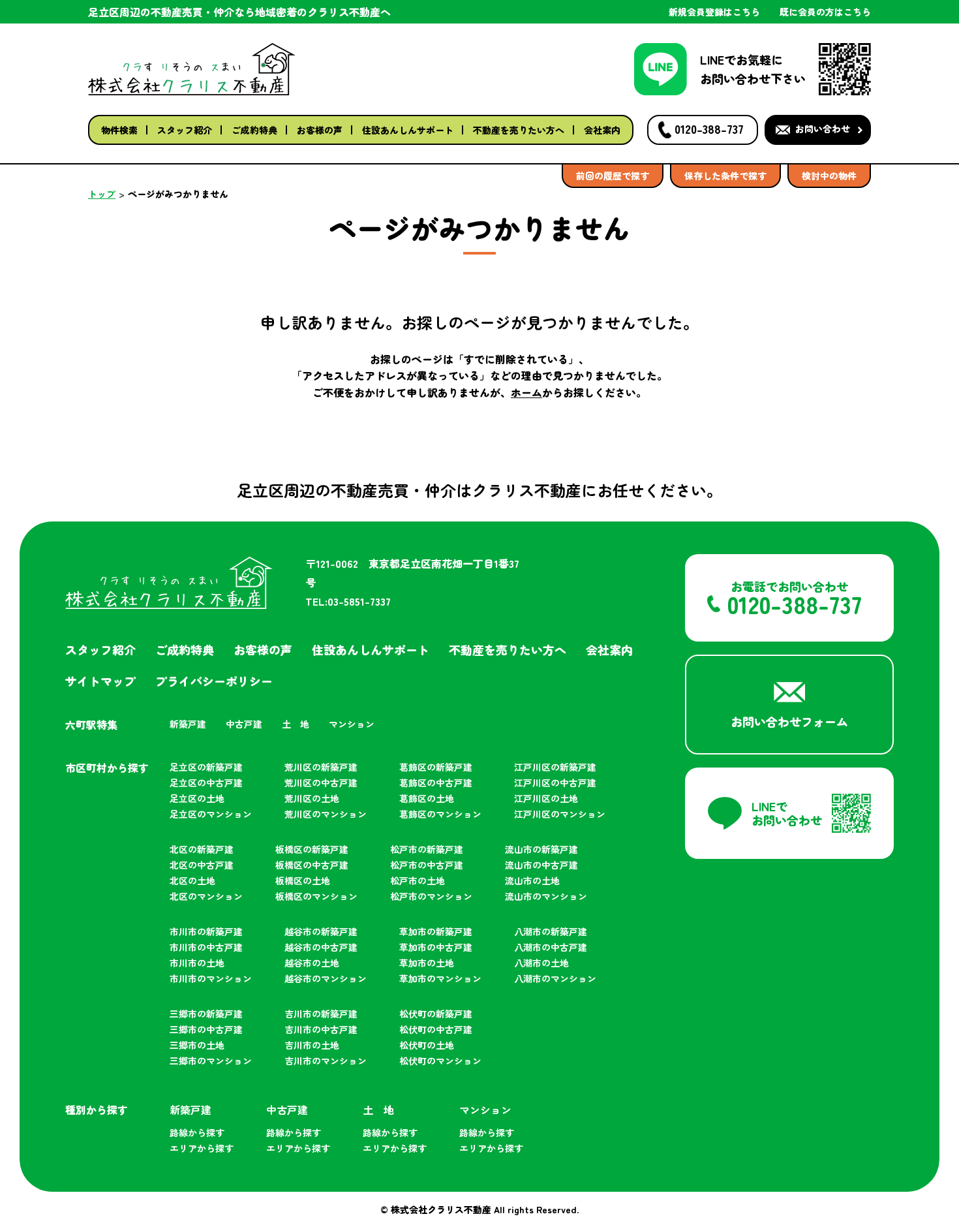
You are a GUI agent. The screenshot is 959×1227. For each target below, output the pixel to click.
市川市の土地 (197, 962)
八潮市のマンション (555, 978)
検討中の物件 (829, 175)
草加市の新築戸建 (435, 931)
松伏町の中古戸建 (435, 1029)
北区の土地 (192, 880)
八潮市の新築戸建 (550, 931)
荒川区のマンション (325, 813)
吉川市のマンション (325, 1060)
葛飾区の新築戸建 (435, 766)
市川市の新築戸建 (206, 931)
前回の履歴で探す (612, 175)
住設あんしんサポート (407, 129)
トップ (101, 193)
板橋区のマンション (316, 896)
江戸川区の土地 (546, 798)
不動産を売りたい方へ (518, 129)
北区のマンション (206, 896)
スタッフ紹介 (184, 129)
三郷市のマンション (211, 1060)
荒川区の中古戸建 (321, 782)
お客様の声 (319, 129)
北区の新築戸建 (202, 849)
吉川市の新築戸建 (321, 1013)
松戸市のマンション (431, 896)
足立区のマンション (211, 813)
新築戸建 (188, 723)
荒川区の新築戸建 (321, 766)
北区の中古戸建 (202, 864)
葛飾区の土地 (426, 798)
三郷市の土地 (197, 1044)
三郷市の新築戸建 (206, 1013)
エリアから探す (202, 1148)
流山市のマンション (546, 896)
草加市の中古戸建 (435, 947)
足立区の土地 (197, 798)
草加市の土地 (426, 962)
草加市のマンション (440, 978)
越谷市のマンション (325, 978)
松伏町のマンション (440, 1060)
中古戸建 (244, 723)
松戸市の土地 (417, 880)
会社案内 (602, 129)
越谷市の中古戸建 (321, 947)
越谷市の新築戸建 (321, 931)
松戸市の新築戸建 (426, 849)
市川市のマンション (211, 978)
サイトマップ (100, 680)
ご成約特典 (254, 129)
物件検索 (119, 129)
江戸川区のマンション (559, 813)
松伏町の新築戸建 (435, 1013)
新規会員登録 (714, 11)
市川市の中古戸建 (206, 947)
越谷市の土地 (311, 962)
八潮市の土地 (541, 962)
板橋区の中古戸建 (311, 864)
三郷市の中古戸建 (206, 1029)
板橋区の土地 (302, 880)
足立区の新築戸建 (206, 766)
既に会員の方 (825, 11)
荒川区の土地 (311, 798)
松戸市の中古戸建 (426, 864)
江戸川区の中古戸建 (555, 782)
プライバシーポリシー (214, 680)
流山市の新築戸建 (541, 849)
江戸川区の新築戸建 (555, 766)
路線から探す (197, 1132)
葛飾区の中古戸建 (435, 782)
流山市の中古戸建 (541, 864)
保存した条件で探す (725, 175)
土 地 (295, 723)
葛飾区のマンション (440, 813)
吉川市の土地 (311, 1044)
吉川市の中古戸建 (321, 1029)
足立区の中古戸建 (206, 782)
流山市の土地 (532, 880)
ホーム (526, 392)
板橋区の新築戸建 (311, 849)
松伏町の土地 (426, 1044)
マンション (351, 723)
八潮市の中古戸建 (550, 947)
